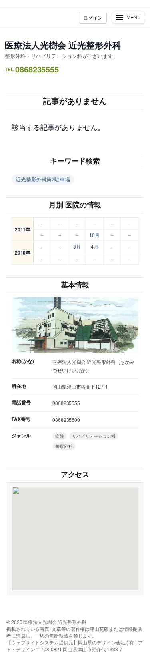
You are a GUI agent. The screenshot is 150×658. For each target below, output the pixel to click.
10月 (94, 234)
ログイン (92, 17)
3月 (77, 246)
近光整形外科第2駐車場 (43, 179)
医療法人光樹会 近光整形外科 (63, 45)
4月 (94, 246)
